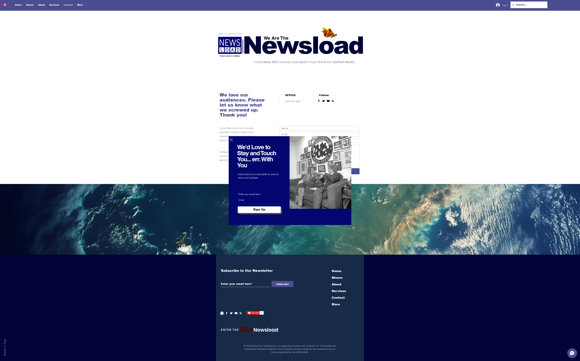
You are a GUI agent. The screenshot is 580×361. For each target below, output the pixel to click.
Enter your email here (248, 194)
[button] (231, 139)
